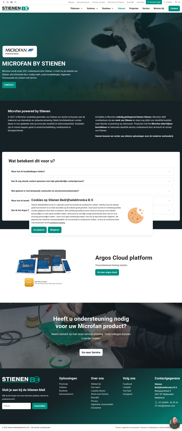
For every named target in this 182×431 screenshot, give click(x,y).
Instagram (127, 394)
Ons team (141, 2)
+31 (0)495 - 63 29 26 (167, 402)
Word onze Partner (99, 394)
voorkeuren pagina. (57, 222)
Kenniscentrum (83, 2)
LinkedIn (127, 387)
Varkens (91, 8)
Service (146, 8)
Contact (174, 8)
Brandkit (130, 2)
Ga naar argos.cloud (107, 272)
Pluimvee (75, 8)
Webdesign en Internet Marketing (161, 427)
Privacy (94, 401)
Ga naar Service (91, 352)
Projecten (133, 8)
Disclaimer (96, 408)
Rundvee (106, 8)
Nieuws (71, 2)
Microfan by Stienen (116, 2)
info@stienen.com (166, 406)
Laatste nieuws (98, 391)
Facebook (127, 384)
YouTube (127, 391)
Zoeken (169, 2)
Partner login (155, 2)
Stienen (121, 8)
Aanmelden (39, 406)
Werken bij (159, 8)
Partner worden (98, 2)
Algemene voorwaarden (102, 404)
